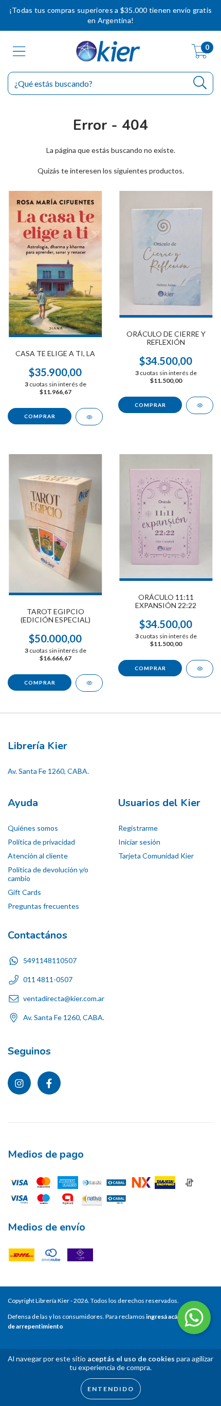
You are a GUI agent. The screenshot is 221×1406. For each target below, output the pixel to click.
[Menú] (19, 51)
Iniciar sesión (139, 841)
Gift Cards (24, 892)
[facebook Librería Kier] (49, 1083)
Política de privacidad (41, 841)
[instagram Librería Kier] (19, 1083)
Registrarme (138, 828)
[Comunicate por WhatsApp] (194, 1317)
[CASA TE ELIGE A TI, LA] (89, 416)
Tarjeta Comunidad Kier (156, 855)
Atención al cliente (38, 855)
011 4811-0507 (47, 979)
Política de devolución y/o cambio (48, 874)
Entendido (110, 1389)
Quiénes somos (33, 828)
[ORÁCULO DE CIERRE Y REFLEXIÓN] (199, 405)
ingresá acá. (162, 1316)
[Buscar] (200, 83)
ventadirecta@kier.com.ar (63, 998)
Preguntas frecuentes (43, 906)
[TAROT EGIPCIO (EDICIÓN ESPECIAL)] (89, 683)
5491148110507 (50, 960)
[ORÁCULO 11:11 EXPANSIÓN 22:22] (199, 668)
